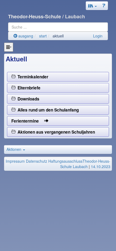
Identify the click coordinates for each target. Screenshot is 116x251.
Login (98, 36)
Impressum (15, 161)
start (43, 36)
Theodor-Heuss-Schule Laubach (85, 163)
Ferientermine (27, 121)
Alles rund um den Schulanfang (47, 110)
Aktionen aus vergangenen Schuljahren (55, 132)
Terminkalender (31, 77)
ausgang (25, 36)
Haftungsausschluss (65, 161)
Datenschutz (36, 161)
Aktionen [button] (14, 149)
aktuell (58, 36)
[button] (92, 6)
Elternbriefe (27, 88)
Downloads (27, 99)
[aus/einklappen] (8, 47)
